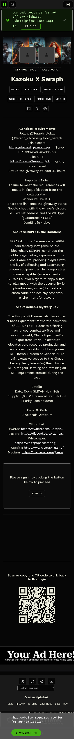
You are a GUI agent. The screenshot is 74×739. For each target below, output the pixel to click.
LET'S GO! (31, 26)
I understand (26, 733)
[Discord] (45, 108)
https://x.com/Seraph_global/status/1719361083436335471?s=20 (32, 161)
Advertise (46, 704)
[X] (37, 108)
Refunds (33, 704)
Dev (65, 704)
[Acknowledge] (64, 20)
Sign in (37, 493)
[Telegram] (41, 681)
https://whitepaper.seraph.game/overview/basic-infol (37, 442)
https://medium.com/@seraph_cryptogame (44, 452)
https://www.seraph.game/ (44, 447)
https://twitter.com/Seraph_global (43, 428)
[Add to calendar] (29, 108)
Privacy (20, 704)
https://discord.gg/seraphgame (31, 147)
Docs (58, 704)
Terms (9, 704)
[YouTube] (51, 681)
